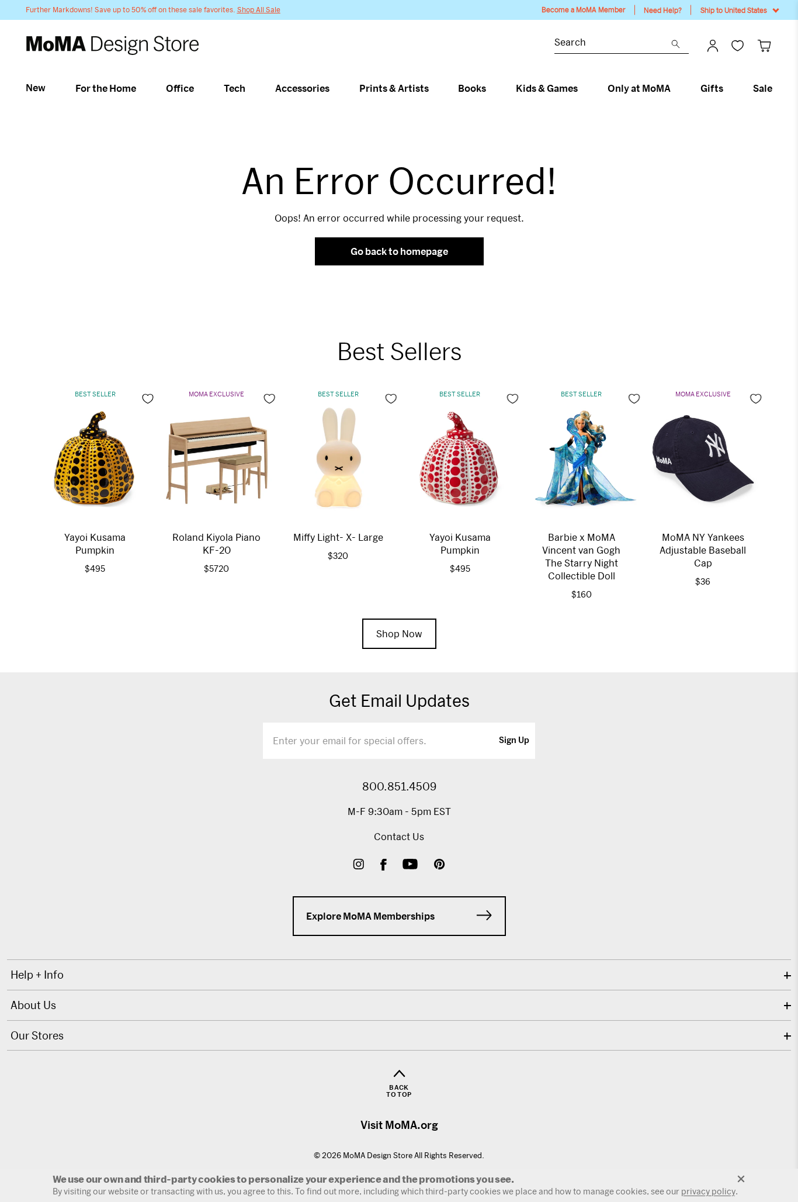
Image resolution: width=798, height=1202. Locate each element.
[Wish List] (737, 45)
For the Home (105, 88)
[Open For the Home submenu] (141, 88)
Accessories (302, 88)
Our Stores (37, 1035)
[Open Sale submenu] (777, 88)
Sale (762, 88)
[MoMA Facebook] (383, 865)
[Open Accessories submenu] (334, 88)
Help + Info (37, 974)
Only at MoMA (639, 88)
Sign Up (514, 741)
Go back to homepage (399, 251)
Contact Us (399, 836)
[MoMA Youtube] (410, 865)
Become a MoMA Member (584, 9)
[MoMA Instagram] (358, 865)
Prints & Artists (394, 88)
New (36, 87)
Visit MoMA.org (399, 1124)
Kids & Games (547, 88)
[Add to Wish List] (148, 399)
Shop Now (399, 633)
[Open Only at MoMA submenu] (675, 88)
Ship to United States (733, 10)
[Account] (712, 46)
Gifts (711, 88)
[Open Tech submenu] (250, 88)
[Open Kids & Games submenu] (583, 88)
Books (472, 88)
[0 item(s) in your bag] (764, 45)
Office (180, 88)
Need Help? (663, 10)
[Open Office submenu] (199, 88)
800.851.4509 (399, 786)
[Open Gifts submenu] (728, 88)
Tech (234, 88)
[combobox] (612, 43)
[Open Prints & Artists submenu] (434, 88)
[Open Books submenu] (491, 88)
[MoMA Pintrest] (439, 865)
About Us (33, 1005)
